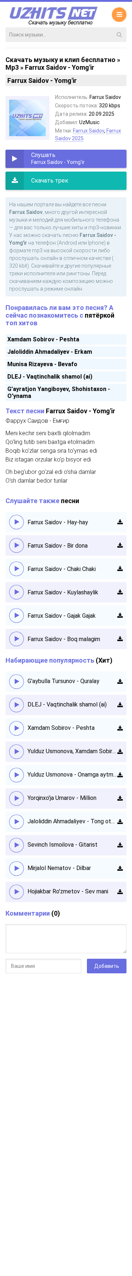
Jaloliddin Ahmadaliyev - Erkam (49, 351)
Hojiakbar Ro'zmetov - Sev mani (67, 891)
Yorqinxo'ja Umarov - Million (61, 797)
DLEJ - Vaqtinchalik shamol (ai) (49, 376)
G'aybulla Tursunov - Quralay (63, 681)
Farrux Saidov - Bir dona (57, 545)
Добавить (106, 966)
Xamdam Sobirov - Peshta (43, 339)
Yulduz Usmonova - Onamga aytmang (72, 774)
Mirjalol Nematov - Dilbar (59, 868)
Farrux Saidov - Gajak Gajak (61, 615)
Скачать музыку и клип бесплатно (60, 60)
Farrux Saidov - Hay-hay (57, 522)
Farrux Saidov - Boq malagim (63, 639)
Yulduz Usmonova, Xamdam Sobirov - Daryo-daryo (72, 751)
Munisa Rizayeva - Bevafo (42, 364)
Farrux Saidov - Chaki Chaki (61, 569)
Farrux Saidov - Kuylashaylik (62, 592)
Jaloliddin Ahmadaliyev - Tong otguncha (72, 821)
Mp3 (12, 67)
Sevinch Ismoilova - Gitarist (62, 844)
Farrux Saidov (88, 131)
